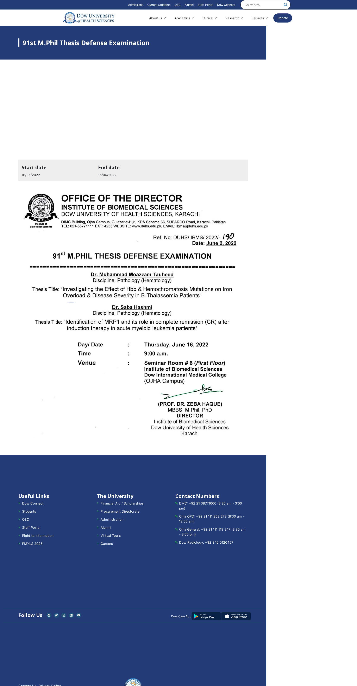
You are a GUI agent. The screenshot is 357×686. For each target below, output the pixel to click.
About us (155, 18)
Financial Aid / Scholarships (122, 503)
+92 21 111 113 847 (215, 529)
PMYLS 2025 (32, 544)
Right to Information (38, 535)
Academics (182, 18)
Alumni (189, 4)
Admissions (135, 4)
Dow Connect (226, 4)
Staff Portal (205, 4)
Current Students (158, 4)
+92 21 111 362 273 (211, 516)
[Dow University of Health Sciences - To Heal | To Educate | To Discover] (88, 18)
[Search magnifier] (286, 5)
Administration (112, 519)
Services (257, 18)
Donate (282, 18)
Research (232, 18)
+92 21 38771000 (202, 503)
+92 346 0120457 (219, 542)
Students (29, 511)
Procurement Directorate (120, 511)
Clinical (207, 18)
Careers (107, 544)
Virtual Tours (111, 535)
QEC (178, 4)
